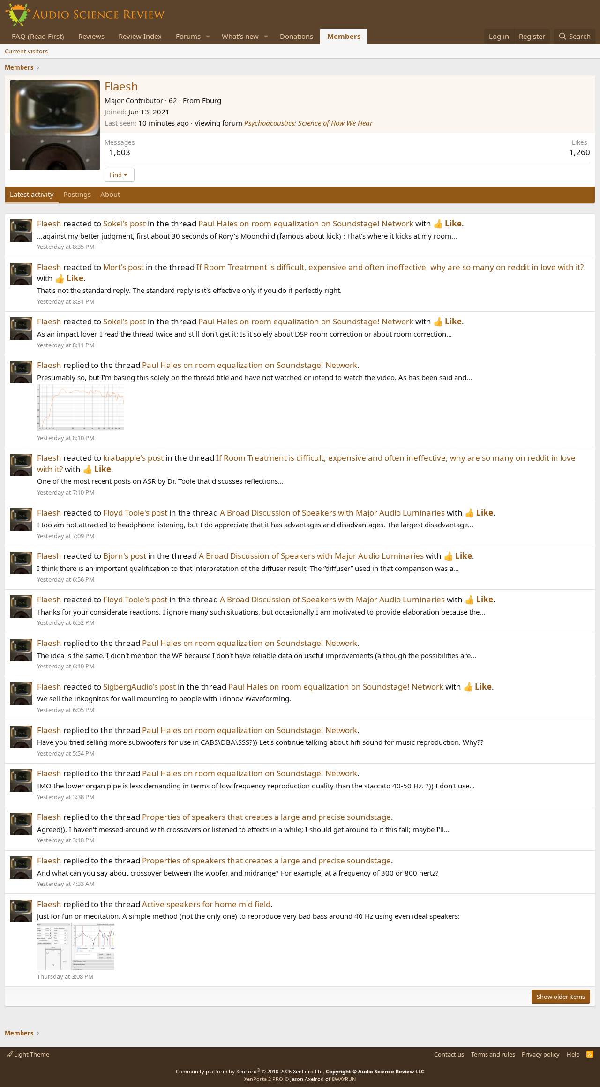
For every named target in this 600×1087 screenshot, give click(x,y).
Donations (296, 36)
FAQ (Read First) (38, 36)
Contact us (449, 1054)
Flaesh (49, 223)
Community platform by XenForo (250, 1071)
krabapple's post (133, 457)
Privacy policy (541, 1054)
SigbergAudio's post (139, 686)
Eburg (211, 100)
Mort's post (123, 267)
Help (573, 1054)
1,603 (119, 152)
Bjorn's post (124, 555)
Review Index (140, 36)
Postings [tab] (77, 194)
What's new (240, 36)
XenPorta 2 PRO (263, 1078)
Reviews (91, 36)
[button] (208, 36)
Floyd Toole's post (135, 512)
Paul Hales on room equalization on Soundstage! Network (305, 223)
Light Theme (31, 1054)
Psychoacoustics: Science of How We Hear (308, 122)
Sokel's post (124, 223)
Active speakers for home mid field (206, 904)
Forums (188, 36)
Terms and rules (493, 1054)
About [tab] (110, 194)
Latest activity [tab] (32, 194)
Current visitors (26, 51)
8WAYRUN (344, 1078)
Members (343, 36)
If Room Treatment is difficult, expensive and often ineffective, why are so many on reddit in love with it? (390, 267)
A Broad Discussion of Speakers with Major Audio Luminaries (332, 512)
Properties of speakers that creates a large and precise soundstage (266, 816)
